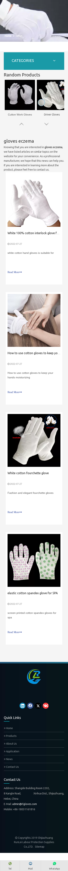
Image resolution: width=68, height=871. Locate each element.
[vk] (46, 706)
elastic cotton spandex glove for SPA (33, 593)
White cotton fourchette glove (28, 473)
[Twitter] (38, 706)
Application (12, 751)
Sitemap (39, 846)
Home (9, 728)
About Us (11, 743)
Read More (13, 272)
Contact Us (12, 766)
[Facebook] (30, 706)
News (9, 759)
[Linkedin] (22, 706)
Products (11, 735)
